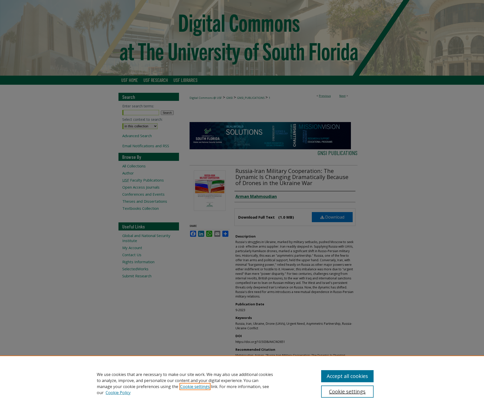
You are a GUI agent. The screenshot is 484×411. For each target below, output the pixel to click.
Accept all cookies (347, 376)
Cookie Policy (118, 392)
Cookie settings (195, 386)
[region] (242, 383)
